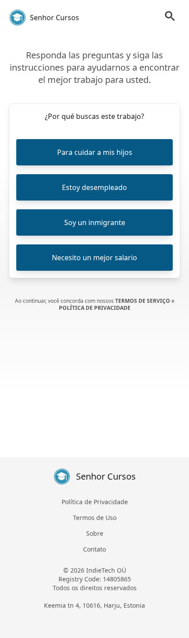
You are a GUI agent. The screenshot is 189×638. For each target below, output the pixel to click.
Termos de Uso (94, 517)
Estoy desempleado (94, 187)
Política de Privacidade (95, 308)
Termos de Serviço (143, 301)
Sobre (94, 533)
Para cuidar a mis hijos (94, 152)
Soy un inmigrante (94, 222)
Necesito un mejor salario (94, 257)
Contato (94, 549)
